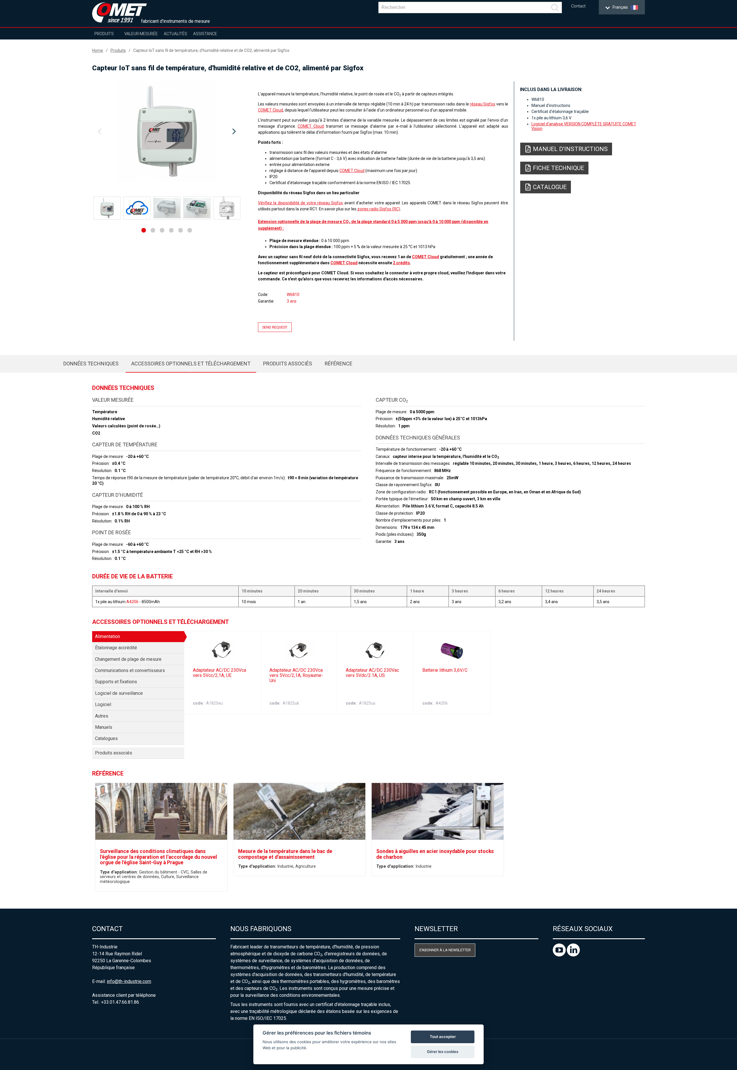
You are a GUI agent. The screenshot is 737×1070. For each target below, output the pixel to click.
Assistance (205, 33)
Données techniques (91, 364)
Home (97, 50)
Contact (578, 6)
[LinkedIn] (573, 955)
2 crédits (401, 263)
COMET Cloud (270, 110)
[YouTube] (560, 955)
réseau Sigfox (482, 104)
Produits (104, 33)
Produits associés (287, 364)
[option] (166, 131)
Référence (338, 364)
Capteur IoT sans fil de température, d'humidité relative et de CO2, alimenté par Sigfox (211, 50)
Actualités (175, 33)
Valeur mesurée (141, 33)
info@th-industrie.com (129, 981)
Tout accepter (443, 1036)
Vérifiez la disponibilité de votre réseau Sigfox (300, 203)
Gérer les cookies (442, 1051)
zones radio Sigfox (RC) (378, 209)
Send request (274, 327)
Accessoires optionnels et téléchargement (190, 364)
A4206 (132, 601)
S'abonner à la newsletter (445, 950)
